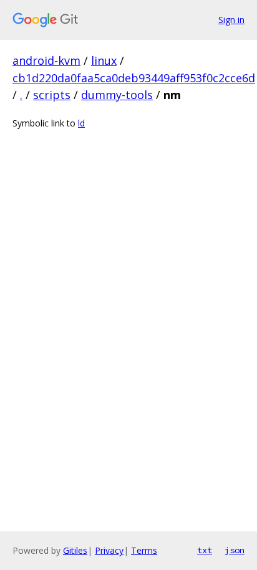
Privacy (109, 550)
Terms (144, 550)
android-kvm (46, 60)
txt (204, 550)
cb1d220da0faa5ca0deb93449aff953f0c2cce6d (133, 77)
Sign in (231, 20)
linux (104, 60)
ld (81, 123)
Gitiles (75, 550)
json (235, 550)
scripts (51, 94)
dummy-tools (117, 94)
